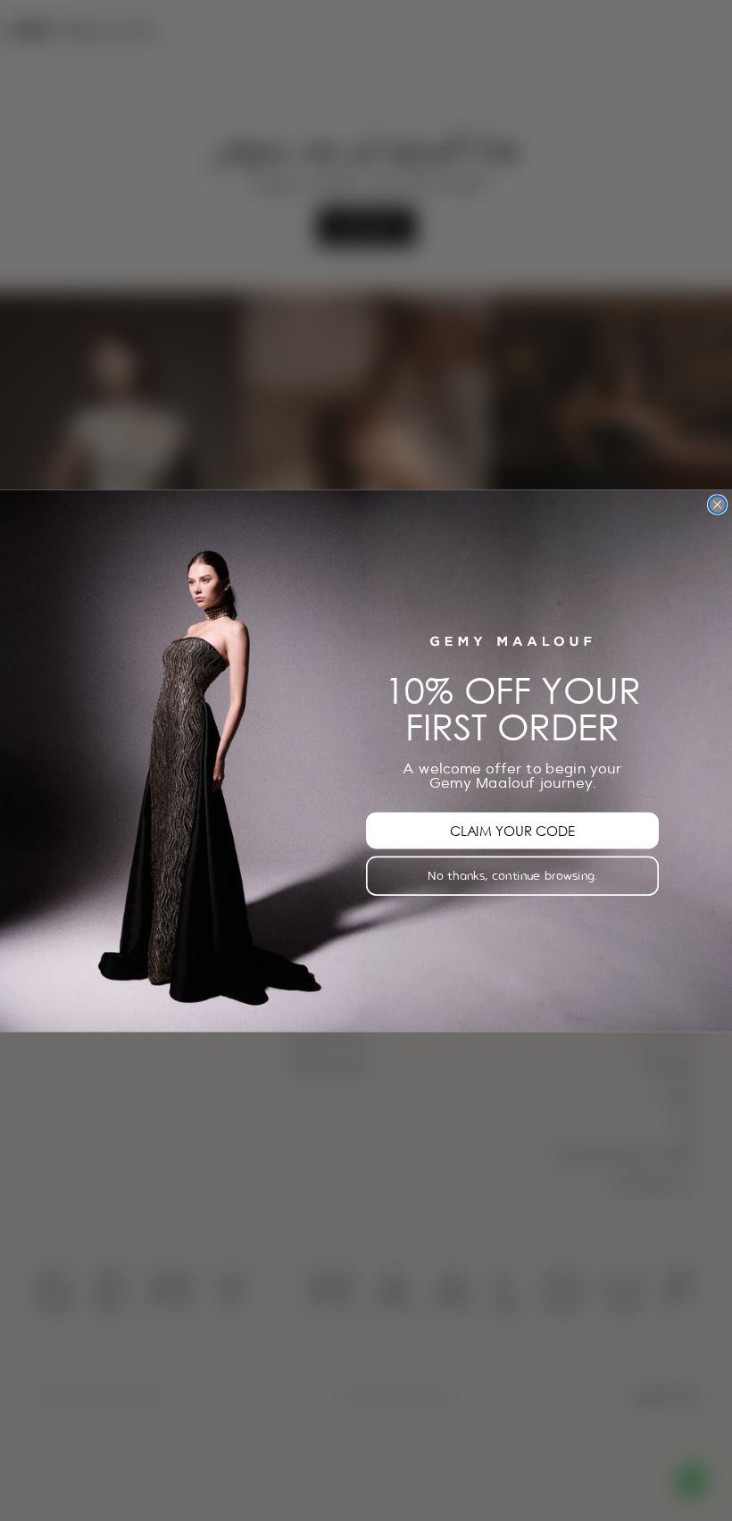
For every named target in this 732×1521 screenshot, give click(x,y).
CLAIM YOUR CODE (512, 830)
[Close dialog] (718, 505)
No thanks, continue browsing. (512, 875)
